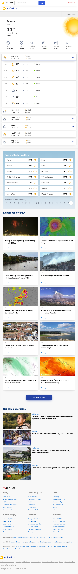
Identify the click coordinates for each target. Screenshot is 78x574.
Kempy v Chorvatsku (34, 519)
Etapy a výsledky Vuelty (34, 499)
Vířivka (70, 542)
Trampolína (29, 542)
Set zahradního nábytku (52, 542)
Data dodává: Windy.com (50, 562)
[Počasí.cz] (10, 8)
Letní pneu (50, 546)
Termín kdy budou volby (9, 504)
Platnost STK (56, 532)
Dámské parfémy (41, 546)
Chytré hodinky (7, 549)
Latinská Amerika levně (34, 529)
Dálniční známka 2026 (59, 521)
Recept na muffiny (8, 521)
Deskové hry (57, 546)
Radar (61, 562)
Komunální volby (8, 510)
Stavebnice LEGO (31, 546)
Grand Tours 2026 (33, 510)
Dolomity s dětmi (32, 532)
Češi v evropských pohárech (55, 537)
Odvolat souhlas (69, 562)
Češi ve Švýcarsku (33, 526)
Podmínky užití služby (23, 562)
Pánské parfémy (17, 549)
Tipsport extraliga (57, 502)
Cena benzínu (43, 537)
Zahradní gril (63, 542)
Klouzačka (42, 542)
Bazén (13, 542)
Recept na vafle (7, 529)
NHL (54, 510)
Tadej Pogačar (32, 504)
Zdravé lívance (7, 524)
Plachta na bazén (20, 542)
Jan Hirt (30, 502)
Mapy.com (16, 537)
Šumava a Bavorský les (34, 524)
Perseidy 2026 (34, 537)
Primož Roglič (32, 507)
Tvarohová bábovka (8, 526)
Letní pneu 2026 (57, 519)
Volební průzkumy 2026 (9, 499)
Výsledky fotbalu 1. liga (59, 499)
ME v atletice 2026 (58, 504)
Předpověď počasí (24, 537)
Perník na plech (7, 532)
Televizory (64, 546)
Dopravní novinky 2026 (59, 524)
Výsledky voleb (7, 502)
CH (37, 203)
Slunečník (36, 542)
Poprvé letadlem (32, 521)
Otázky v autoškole (58, 529)
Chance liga (56, 497)
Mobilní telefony (20, 546)
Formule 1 (55, 507)
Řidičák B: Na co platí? (59, 526)
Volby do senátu (7, 507)
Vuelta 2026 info (32, 497)
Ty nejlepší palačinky (9, 519)
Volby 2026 (6, 497)
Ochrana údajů (36, 562)
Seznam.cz (71, 3)
